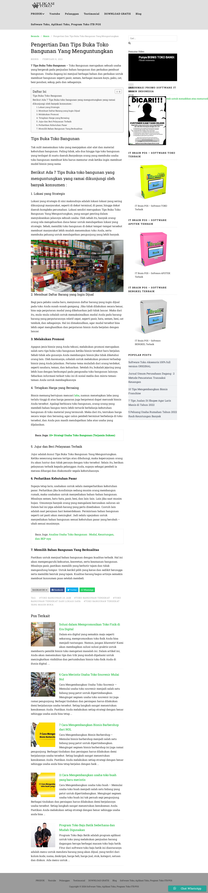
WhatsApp (88, 589)
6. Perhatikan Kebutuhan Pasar (51, 125)
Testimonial (91, 13)
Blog (139, 13)
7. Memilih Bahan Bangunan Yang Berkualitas (59, 128)
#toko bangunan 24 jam (55, 597)
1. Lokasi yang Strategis (47, 107)
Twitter (73, 589)
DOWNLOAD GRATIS (117, 13)
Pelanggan (72, 13)
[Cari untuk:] (152, 38)
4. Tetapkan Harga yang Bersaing (52, 117)
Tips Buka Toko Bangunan (47, 95)
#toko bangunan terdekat (92, 597)
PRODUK (36, 13)
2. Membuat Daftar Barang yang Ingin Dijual (58, 110)
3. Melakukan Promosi (47, 114)
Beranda (35, 36)
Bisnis (46, 36)
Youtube (54, 13)
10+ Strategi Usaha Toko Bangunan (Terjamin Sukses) (82, 435)
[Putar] (131, 84)
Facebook (58, 589)
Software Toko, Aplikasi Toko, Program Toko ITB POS (66, 24)
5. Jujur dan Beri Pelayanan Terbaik (54, 121)
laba (76, 395)
